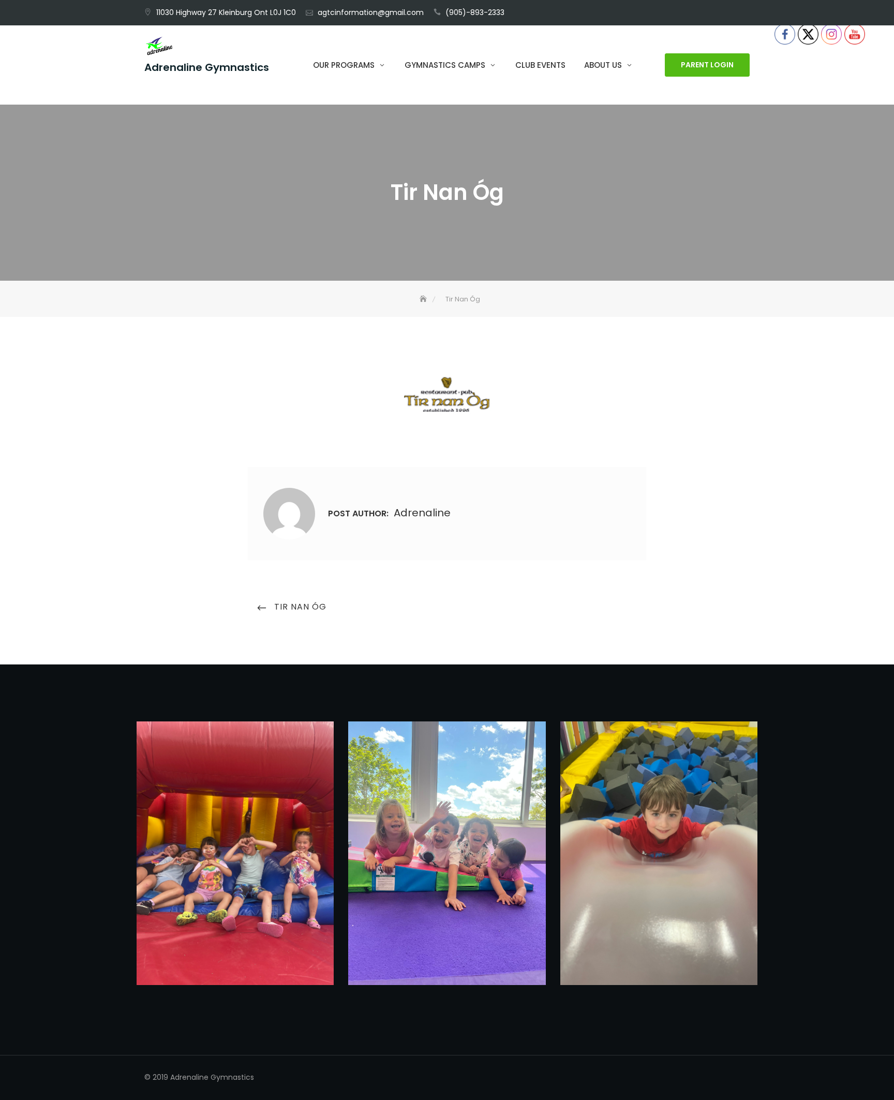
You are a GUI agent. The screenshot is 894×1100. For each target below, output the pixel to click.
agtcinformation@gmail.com (371, 12)
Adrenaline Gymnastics (206, 68)
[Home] (424, 299)
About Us (603, 65)
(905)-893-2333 (474, 12)
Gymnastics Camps (445, 65)
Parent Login (707, 65)
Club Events (540, 65)
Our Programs (344, 65)
